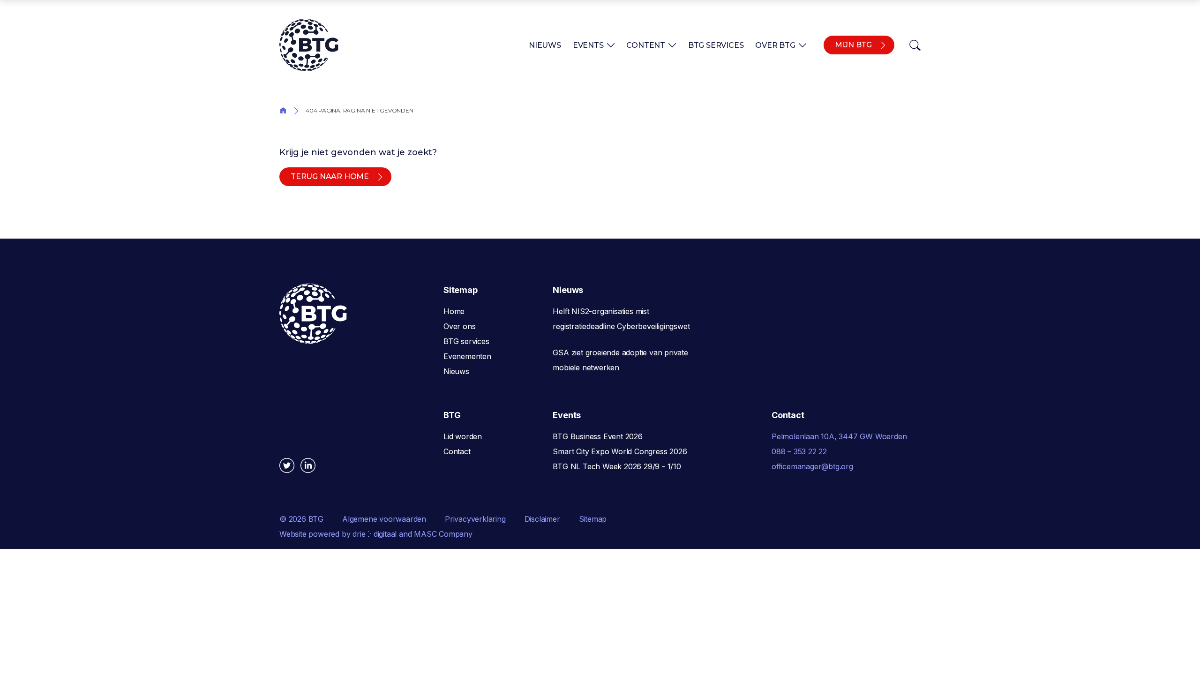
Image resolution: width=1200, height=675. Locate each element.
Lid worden (462, 436)
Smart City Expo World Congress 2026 (620, 451)
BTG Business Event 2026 (597, 436)
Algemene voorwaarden (384, 519)
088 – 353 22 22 (799, 451)
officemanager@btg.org (812, 466)
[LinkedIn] (307, 465)
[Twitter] (286, 465)
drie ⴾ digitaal (374, 534)
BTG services (466, 341)
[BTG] (308, 45)
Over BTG (775, 45)
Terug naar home (330, 176)
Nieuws (545, 45)
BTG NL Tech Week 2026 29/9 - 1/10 (617, 466)
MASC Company (443, 534)
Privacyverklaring (475, 519)
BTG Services (716, 45)
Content (645, 45)
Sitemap (593, 519)
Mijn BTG (853, 44)
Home (283, 110)
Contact (457, 451)
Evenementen (467, 356)
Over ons (459, 326)
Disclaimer (542, 519)
